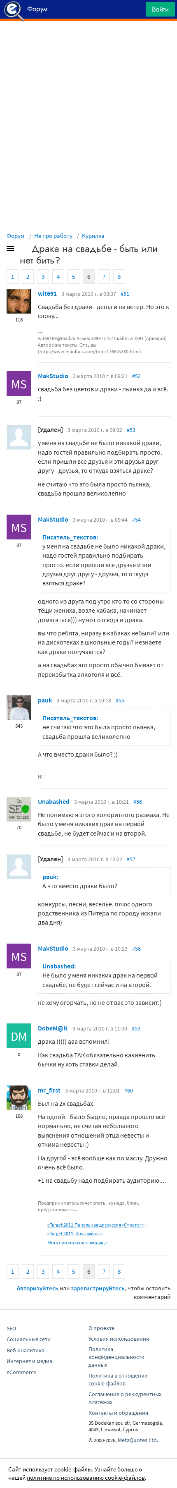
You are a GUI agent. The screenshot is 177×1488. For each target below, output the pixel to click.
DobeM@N (53, 1028)
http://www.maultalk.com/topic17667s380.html (90, 351)
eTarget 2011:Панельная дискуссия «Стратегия (97, 1225)
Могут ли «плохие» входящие (78, 1242)
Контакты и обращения (118, 1412)
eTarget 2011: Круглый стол (76, 1233)
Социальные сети (29, 1339)
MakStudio (53, 375)
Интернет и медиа (29, 1361)
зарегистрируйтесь (98, 1288)
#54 (136, 519)
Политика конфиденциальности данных (116, 1356)
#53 (131, 430)
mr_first (49, 1090)
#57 (131, 859)
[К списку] (24, 250)
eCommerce (21, 1372)
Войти (160, 9)
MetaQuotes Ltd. (138, 1440)
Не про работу (53, 236)
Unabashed (54, 801)
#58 (136, 948)
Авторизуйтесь (37, 1288)
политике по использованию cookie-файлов (86, 1477)
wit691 (47, 293)
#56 (137, 801)
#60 (128, 1090)
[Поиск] (137, 11)
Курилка (93, 236)
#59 (136, 1028)
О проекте (101, 1328)
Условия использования (118, 1338)
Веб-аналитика (25, 1350)
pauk (45, 700)
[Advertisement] (88, 41)
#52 (136, 376)
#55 (120, 700)
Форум (16, 236)
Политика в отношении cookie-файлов (118, 1379)
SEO (11, 1328)
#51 (125, 293)
